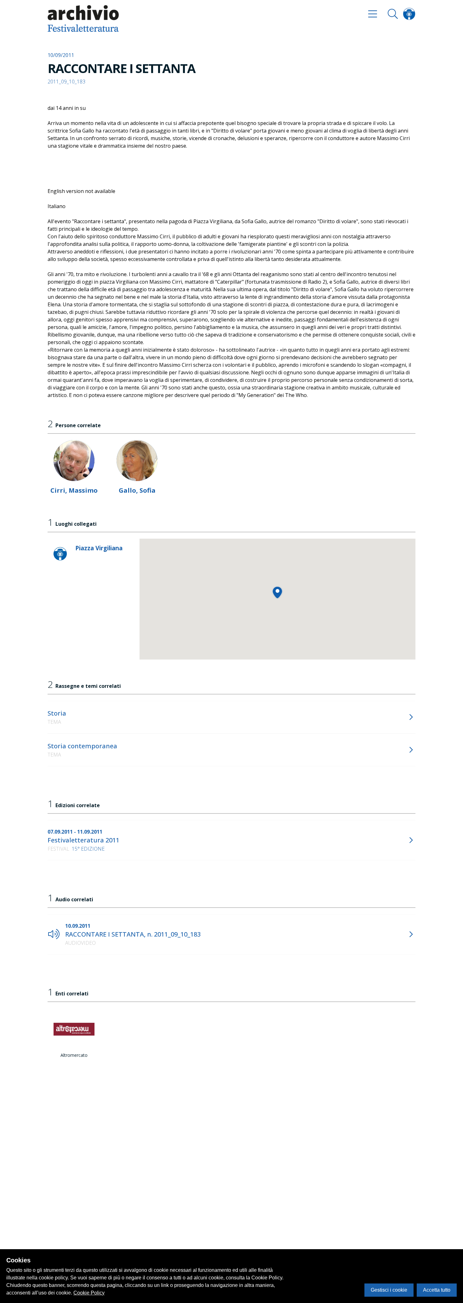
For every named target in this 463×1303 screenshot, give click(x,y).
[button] (277, 592)
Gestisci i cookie (389, 1290)
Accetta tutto (436, 1290)
